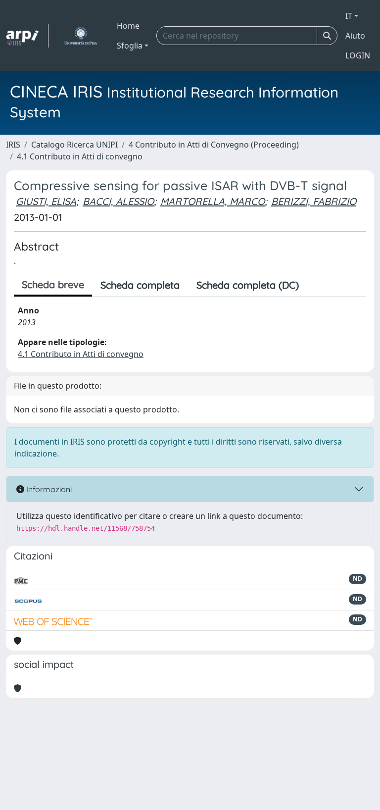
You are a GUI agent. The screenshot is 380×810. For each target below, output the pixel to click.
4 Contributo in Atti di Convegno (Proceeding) (214, 144)
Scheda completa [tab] (140, 285)
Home (128, 25)
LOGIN (357, 55)
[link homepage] (27, 36)
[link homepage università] (80, 36)
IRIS (13, 144)
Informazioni (48, 489)
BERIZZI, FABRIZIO (313, 201)
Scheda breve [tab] (53, 284)
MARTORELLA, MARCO (212, 201)
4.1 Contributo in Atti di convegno (79, 156)
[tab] (315, 285)
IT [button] (348, 15)
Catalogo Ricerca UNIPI (74, 144)
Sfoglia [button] (129, 45)
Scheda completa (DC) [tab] (247, 285)
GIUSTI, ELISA (46, 201)
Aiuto (355, 35)
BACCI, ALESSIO (118, 201)
